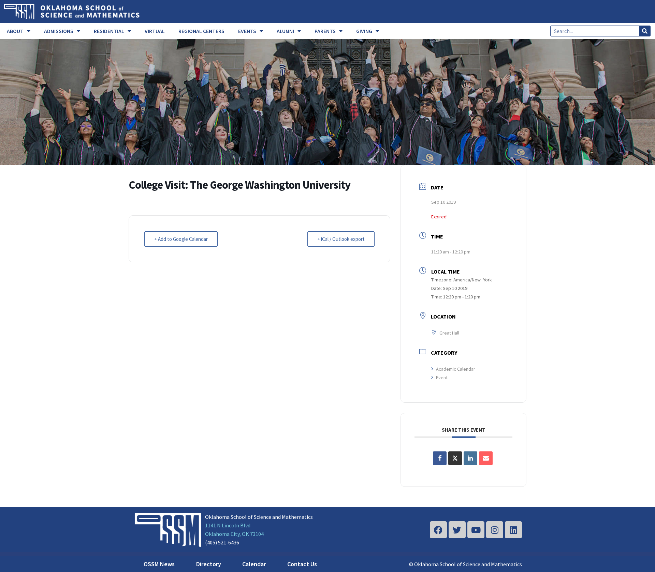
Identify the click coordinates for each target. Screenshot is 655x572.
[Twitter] (457, 529)
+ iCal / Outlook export (341, 239)
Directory (208, 564)
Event (442, 377)
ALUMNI (285, 31)
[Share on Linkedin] (470, 458)
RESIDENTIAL (109, 31)
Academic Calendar (455, 369)
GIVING (364, 31)
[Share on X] (455, 458)
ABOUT (15, 31)
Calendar (254, 564)
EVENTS (247, 31)
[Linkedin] (513, 529)
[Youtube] (475, 529)
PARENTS (325, 31)
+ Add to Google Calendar (181, 239)
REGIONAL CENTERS (201, 31)
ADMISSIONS (58, 31)
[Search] (644, 31)
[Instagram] (494, 529)
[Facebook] (438, 529)
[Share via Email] (486, 458)
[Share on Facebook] (440, 458)
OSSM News (159, 564)
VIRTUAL (155, 31)
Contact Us (302, 564)
